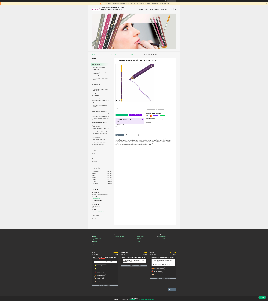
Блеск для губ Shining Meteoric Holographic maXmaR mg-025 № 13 (163, 262)
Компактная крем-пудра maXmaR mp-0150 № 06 (104, 261)
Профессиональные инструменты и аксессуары (101, 73)
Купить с (133, 114)
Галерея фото (164, 9)
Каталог (146, 9)
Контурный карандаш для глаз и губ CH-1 (124, 54)
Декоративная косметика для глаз (101, 109)
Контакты (157, 9)
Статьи (94, 158)
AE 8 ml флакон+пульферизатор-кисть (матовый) (162, 260)
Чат (263, 297)
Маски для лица (96, 137)
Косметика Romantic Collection (100, 147)
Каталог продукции (97, 64)
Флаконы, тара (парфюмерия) (100, 131)
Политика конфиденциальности (147, 299)
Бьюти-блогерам (162, 236)
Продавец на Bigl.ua (134, 298)
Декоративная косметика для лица (101, 100)
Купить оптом (161, 238)
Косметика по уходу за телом (100, 142)
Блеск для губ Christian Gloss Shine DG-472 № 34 (161, 264)
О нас (151, 9)
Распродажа (96, 69)
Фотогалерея (96, 244)
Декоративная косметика (99, 67)
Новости (94, 155)
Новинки (94, 61)
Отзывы (94, 150)
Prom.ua (140, 297)
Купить (121, 114)
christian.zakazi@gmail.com (98, 211)
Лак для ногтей (96, 84)
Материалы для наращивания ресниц (100, 134)
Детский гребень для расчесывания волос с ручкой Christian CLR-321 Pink (133, 261)
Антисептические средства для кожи (100, 79)
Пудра (94, 102)
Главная (141, 9)
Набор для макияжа (97, 93)
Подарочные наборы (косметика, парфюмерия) (100, 90)
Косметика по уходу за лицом (100, 139)
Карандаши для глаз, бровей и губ (106, 54)
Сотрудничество (97, 238)
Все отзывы (172, 289)
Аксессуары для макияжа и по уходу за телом (100, 125)
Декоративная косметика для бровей (100, 106)
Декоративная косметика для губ (101, 116)
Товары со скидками (141, 239)
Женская (95, 86)
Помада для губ (96, 97)
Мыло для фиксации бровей (99, 75)
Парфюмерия (96, 95)
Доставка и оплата (119, 236)
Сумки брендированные (98, 144)
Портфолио (96, 243)
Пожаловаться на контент (134, 299)
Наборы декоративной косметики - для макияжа (101, 119)
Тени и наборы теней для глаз (100, 111)
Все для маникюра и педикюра (100, 122)
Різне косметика (97, 82)
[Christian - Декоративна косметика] (96, 9)
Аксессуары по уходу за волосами (101, 128)
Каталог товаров (140, 236)
